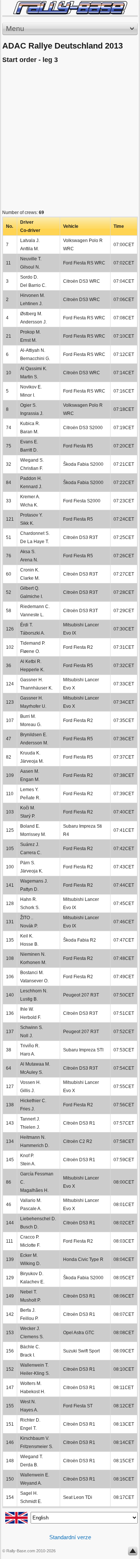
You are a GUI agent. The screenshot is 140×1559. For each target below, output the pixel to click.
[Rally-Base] (70, 7)
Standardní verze (70, 1537)
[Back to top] (133, 1552)
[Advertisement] (70, 138)
